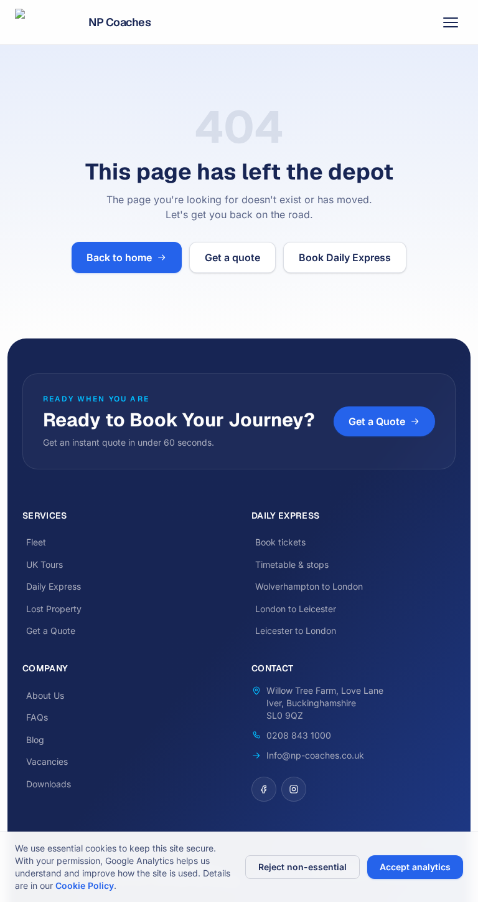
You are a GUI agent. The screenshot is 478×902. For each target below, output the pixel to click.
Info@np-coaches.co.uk (315, 755)
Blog (35, 739)
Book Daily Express (345, 257)
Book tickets (280, 542)
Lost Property (54, 608)
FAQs (37, 717)
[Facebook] (263, 789)
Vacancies (47, 761)
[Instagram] (293, 789)
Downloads (48, 784)
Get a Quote (377, 421)
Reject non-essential (302, 866)
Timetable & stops (292, 564)
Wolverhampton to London (309, 586)
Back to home (119, 257)
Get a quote (232, 257)
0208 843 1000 (298, 735)
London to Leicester (295, 608)
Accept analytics (415, 866)
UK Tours (44, 564)
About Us (45, 695)
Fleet (36, 542)
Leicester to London (295, 630)
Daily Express (53, 586)
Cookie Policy (84, 885)
